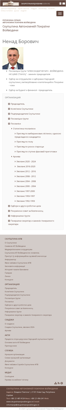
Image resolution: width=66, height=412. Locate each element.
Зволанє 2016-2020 (25, 166)
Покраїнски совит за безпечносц (27, 210)
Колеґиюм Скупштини (22, 108)
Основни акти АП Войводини (17, 342)
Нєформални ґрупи (20, 215)
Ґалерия (8, 273)
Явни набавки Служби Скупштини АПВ (21, 364)
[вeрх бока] (62, 383)
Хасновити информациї (15, 266)
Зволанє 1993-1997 (25, 196)
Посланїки (16, 123)
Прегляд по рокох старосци (30, 146)
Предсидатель (18, 103)
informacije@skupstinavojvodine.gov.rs (22, 405)
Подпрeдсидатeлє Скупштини (25, 113)
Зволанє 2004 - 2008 (26, 181)
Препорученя (11, 346)
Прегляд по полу (24, 141)
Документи (9, 361)
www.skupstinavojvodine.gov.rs (19, 401)
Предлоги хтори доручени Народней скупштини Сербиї (29, 339)
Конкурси (9, 279)
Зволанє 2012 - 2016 (26, 171)
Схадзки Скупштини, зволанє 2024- (20, 327)
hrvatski (51, 8)
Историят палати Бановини (16, 269)
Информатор (10, 259)
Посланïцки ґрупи (20, 118)
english (24, 10)
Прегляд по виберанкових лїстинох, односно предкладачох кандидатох (38, 135)
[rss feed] (59, 383)
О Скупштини (11, 242)
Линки (7, 276)
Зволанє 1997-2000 (25, 191)
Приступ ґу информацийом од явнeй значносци (25, 256)
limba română (6, 10)
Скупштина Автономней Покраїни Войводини (26, 25)
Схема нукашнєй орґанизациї (17, 357)
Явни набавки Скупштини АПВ (18, 263)
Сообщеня (9, 376)
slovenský (42, 8)
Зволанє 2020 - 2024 (26, 161)
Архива (16, 156)
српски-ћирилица (8, 8)
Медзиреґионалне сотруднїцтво (18, 249)
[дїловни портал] (60, 3)
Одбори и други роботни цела (26, 205)
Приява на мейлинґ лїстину (16, 380)
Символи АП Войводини (15, 246)
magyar (34, 8)
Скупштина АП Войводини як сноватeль (22, 253)
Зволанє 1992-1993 (25, 201)
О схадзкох (9, 324)
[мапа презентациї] (55, 383)
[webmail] (63, 3)
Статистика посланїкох (24, 128)
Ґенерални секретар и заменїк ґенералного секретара (31, 222)
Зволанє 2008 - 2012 (26, 176)
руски (16, 10)
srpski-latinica (23, 8)
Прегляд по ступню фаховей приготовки (36, 151)
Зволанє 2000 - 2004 (26, 186)
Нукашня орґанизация (14, 354)
